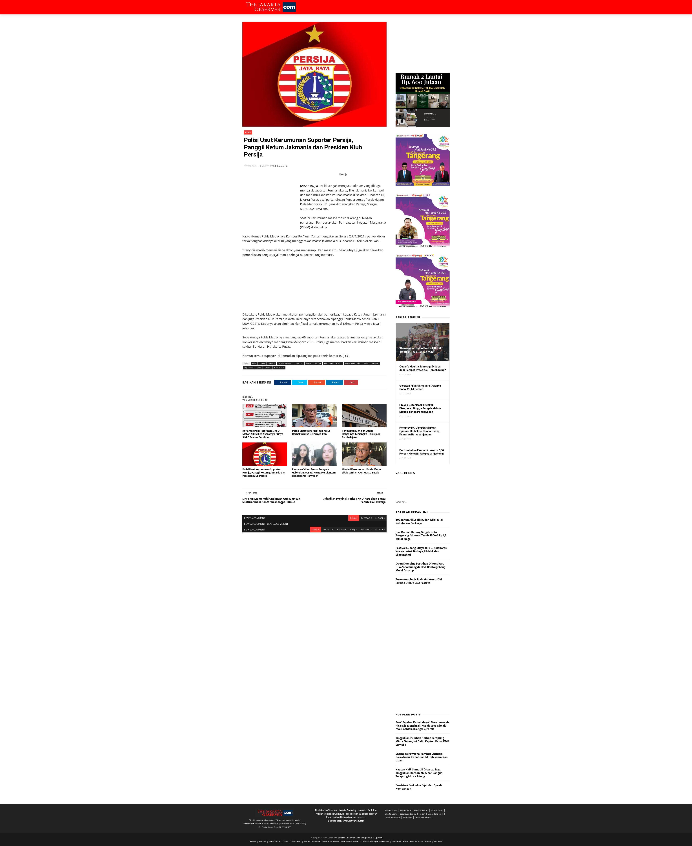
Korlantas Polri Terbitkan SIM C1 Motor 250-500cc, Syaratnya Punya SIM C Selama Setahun (262, 434)
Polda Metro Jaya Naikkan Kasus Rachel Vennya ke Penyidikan (311, 432)
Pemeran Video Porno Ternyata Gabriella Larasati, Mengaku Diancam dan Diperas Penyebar (314, 472)
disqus (354, 518)
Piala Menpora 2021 (333, 363)
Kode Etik (396, 841)
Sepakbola (248, 367)
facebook (366, 518)
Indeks (262, 363)
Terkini (267, 367)
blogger (380, 518)
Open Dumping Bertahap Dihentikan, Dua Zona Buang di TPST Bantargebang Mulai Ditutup (420, 567)
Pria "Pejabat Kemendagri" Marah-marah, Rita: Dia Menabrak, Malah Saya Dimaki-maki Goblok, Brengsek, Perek (422, 725)
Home (253, 841)
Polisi (366, 363)
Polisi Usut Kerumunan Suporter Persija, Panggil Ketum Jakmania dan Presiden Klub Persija (263, 472)
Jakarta (272, 363)
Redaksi (263, 841)
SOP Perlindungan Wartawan (375, 841)
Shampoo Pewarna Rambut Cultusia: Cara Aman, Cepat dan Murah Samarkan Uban (422, 757)
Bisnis (428, 841)
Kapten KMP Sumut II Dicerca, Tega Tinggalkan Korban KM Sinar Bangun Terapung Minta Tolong (419, 773)
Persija (318, 363)
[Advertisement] (314, 282)
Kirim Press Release (413, 841)
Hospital (438, 841)
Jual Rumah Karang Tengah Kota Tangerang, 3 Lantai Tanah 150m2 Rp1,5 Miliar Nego (421, 535)
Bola (248, 132)
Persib (308, 363)
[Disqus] (314, 577)
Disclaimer (296, 841)
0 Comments (281, 166)
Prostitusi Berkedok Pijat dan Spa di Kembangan (419, 786)
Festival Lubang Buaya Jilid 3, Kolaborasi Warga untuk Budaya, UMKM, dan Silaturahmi (421, 551)
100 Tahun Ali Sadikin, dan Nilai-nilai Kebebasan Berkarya (419, 521)
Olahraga (299, 363)
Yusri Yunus (279, 367)
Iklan (286, 841)
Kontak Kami (275, 841)
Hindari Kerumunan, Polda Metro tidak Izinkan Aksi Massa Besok (361, 471)
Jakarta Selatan (284, 363)
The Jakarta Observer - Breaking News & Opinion (358, 837)
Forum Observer (312, 841)
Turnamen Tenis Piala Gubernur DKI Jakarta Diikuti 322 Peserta (419, 581)
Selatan (375, 363)
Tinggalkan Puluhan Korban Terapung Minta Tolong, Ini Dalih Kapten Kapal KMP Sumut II (422, 741)
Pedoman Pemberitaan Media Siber (340, 841)
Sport (259, 367)
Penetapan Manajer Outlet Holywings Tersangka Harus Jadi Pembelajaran (361, 434)
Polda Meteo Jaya (352, 363)
